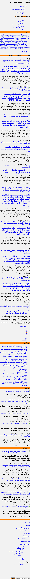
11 (26, 335)
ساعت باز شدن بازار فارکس (23, 538)
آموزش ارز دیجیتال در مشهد (23, 528)
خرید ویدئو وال (26, 536)
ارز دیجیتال (24, 13)
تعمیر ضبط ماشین (25, 541)
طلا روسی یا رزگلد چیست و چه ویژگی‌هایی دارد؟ (14, 354)
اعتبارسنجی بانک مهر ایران (23, 530)
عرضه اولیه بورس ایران (18, 9)
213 (26, 338)
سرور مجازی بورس (25, 544)
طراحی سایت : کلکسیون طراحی (21, 564)
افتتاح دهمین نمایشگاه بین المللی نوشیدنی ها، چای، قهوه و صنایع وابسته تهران (15, 149)
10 (26, 334)
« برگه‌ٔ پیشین (23, 326)
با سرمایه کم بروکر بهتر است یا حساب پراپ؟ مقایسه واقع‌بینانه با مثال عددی (14, 44)
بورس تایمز (24, 51)
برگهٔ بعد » (24, 340)
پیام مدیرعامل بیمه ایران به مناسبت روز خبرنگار (14, 382)
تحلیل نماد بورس (19, 12)
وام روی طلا (27, 533)
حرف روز (27, 522)
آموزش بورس (23, 10)
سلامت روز (27, 525)
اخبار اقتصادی (23, 6)
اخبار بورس (24, 7)
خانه (26, 4)
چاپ (26, 52)
